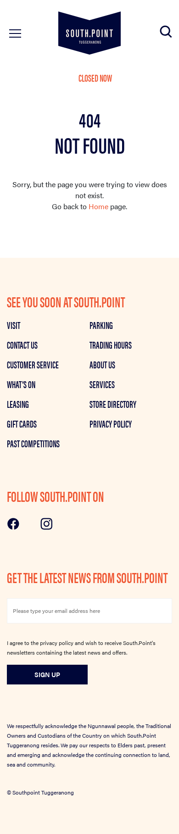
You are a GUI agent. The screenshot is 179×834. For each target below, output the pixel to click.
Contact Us (22, 344)
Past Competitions (33, 443)
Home (98, 206)
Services (102, 384)
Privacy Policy (111, 423)
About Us (102, 364)
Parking (101, 325)
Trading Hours (111, 344)
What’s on (21, 384)
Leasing (18, 404)
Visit (13, 325)
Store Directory (113, 404)
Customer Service (33, 364)
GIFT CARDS (22, 423)
